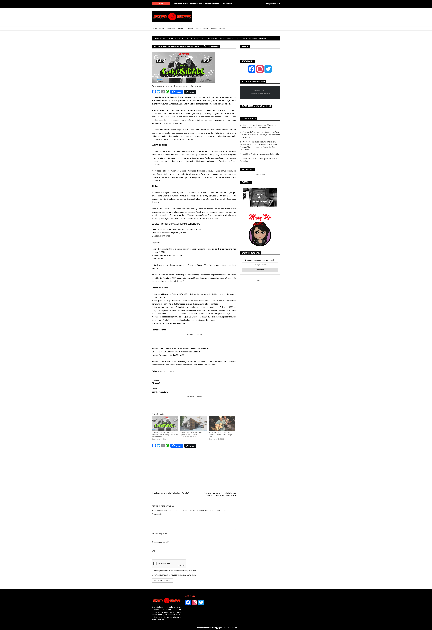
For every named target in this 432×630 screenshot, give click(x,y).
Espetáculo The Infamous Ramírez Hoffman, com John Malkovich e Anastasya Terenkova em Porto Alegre (260, 135)
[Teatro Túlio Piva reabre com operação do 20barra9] (193, 423)
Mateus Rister (182, 86)
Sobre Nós (213, 29)
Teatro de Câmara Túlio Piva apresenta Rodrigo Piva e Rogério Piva (221, 434)
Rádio (206, 29)
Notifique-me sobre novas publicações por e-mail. (175, 575)
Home (155, 29)
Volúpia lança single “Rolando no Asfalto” (171, 493)
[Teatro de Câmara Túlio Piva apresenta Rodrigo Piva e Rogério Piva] (222, 423)
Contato (222, 29)
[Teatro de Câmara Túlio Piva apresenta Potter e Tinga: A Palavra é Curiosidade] (165, 423)
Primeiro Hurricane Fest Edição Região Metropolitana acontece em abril (220, 494)
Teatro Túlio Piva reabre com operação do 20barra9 (191, 433)
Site (153, 551)
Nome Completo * (159, 533)
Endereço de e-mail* (160, 542)
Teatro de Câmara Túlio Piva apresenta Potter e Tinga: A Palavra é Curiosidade (165, 434)
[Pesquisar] (277, 53)
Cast (197, 29)
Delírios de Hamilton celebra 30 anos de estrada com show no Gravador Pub (203, 4)
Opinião (191, 29)
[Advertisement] (238, 17)
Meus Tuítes (260, 175)
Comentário (157, 514)
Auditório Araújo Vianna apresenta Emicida (261, 154)
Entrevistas (172, 29)
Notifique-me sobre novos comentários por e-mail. (175, 570)
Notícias (162, 29)
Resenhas (181, 29)
